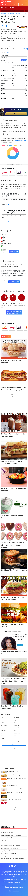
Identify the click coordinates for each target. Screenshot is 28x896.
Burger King (16, 717)
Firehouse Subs (15, 104)
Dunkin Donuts (4, 725)
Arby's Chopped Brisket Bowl (7, 837)
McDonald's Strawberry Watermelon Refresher (11, 835)
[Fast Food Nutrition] (5, 1)
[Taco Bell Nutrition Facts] (20, 172)
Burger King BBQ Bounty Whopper (8, 853)
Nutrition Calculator (18, 871)
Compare (25, 48)
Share (4, 26)
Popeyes (2, 733)
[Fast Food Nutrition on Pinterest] (12, 866)
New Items (23, 4)
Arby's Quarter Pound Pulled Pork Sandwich (10, 845)
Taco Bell (16, 738)
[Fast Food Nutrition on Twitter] (14, 866)
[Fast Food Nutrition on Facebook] (9, 866)
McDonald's (16, 728)
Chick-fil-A (3, 720)
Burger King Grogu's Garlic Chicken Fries (9, 848)
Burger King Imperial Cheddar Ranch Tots (10, 850)
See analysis (24, 60)
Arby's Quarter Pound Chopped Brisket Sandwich (11, 843)
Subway (2, 738)
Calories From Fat (5, 63)
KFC (1, 728)
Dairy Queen (17, 722)
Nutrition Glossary (6, 873)
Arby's (2, 717)
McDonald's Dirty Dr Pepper (7, 832)
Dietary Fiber (4, 80)
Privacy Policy (16, 891)
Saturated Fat (4, 70)
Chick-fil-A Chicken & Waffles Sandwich (9, 830)
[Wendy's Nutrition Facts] (5, 172)
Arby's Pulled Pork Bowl (6, 840)
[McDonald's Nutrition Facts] (5, 328)
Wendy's (2, 741)
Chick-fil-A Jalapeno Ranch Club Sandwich (10, 856)
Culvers (2, 722)
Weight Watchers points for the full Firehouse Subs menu (14, 312)
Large (5, 52)
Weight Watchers (14, 10)
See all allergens (14, 251)
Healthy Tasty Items (12, 874)
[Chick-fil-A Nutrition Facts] (12, 172)
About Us (3, 874)
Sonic (2, 735)
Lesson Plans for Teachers (19, 873)
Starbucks (16, 735)
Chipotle (16, 720)
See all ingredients (14, 281)
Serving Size (4, 57)
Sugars (3, 83)
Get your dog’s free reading (16, 113)
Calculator (14, 4)
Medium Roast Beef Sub (19, 140)
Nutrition (3, 10)
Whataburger (17, 741)
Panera (15, 730)
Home (2, 871)
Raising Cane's (17, 733)
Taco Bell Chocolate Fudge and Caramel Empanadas (12, 858)
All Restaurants (14, 744)
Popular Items (21, 10)
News (25, 871)
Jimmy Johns (16, 725)
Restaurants (5, 4)
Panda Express (4, 730)
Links (10, 891)
